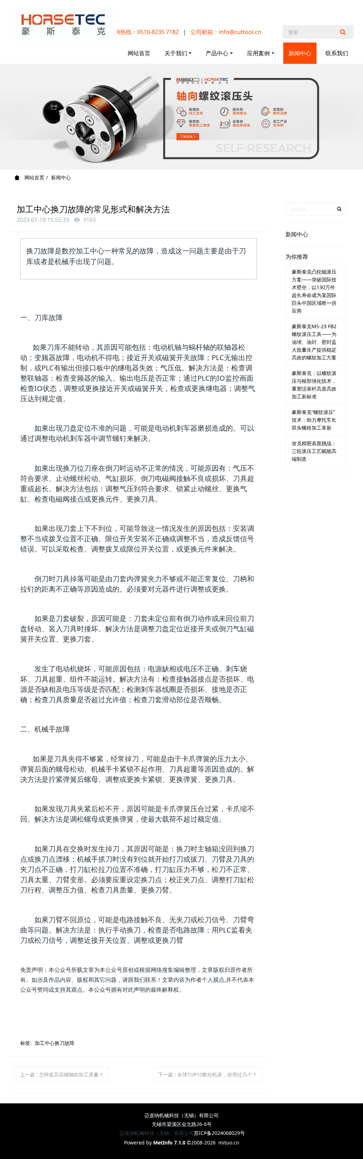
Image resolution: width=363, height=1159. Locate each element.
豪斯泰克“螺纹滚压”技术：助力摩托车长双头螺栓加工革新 (314, 420)
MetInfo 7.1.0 (169, 1142)
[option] (181, 117)
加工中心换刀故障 (54, 1043)
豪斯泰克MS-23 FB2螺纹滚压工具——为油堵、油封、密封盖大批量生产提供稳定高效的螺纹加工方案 (314, 342)
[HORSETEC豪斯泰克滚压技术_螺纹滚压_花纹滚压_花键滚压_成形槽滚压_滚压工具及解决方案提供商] (63, 25)
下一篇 (207, 1074)
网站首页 (139, 53)
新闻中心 (61, 177)
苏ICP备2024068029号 (219, 1133)
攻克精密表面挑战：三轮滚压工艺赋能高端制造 (314, 451)
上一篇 (62, 1074)
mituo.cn (228, 1142)
